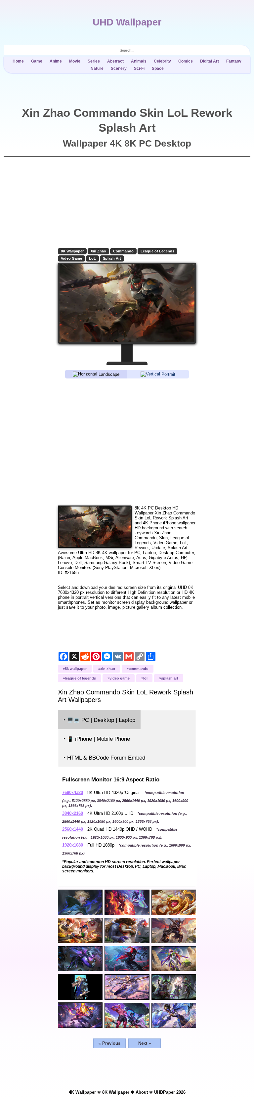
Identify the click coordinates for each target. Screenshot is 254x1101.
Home (18, 61)
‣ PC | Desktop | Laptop (99, 720)
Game (36, 61)
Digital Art (209, 61)
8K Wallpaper (72, 251)
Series (94, 61)
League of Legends (157, 251)
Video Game (71, 258)
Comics (185, 61)
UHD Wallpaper (127, 22)
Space (158, 68)
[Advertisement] (127, 441)
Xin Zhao (98, 251)
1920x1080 (72, 845)
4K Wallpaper (82, 1092)
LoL (92, 258)
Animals (139, 61)
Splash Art (112, 258)
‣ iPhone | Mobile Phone (97, 739)
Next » (144, 1043)
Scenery (119, 68)
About (142, 1092)
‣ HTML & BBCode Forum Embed (104, 758)
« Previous (109, 1043)
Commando (123, 251)
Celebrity (162, 61)
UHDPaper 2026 (170, 1092)
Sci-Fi (139, 68)
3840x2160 (72, 813)
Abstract (115, 61)
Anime (56, 61)
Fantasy (233, 61)
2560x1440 (72, 829)
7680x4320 (72, 792)
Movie (74, 61)
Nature (97, 68)
